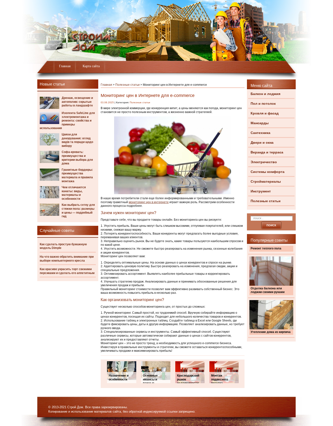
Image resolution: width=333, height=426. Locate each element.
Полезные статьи (266, 201)
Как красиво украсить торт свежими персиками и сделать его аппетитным (67, 271)
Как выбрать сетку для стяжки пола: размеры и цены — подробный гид (78, 210)
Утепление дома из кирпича (271, 332)
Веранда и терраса (267, 152)
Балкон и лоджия (265, 94)
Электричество (264, 162)
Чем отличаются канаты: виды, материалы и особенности (74, 193)
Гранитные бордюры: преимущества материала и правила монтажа (77, 175)
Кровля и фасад (265, 113)
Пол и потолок (263, 103)
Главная (64, 66)
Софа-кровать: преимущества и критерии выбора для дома (77, 157)
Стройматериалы (266, 181)
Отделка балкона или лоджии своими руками (267, 290)
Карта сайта (91, 66)
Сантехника (260, 133)
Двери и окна (262, 142)
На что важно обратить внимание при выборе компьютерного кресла (67, 258)
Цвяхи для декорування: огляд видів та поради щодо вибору (77, 140)
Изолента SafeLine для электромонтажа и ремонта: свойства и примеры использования (67, 120)
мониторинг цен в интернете (149, 202)
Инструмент (261, 191)
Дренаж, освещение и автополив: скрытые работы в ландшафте (77, 101)
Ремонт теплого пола (266, 248)
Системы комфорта (267, 172)
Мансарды (260, 123)
